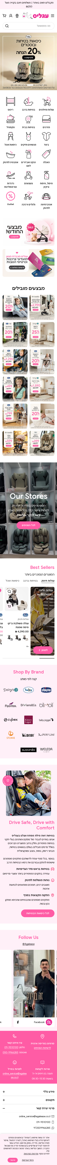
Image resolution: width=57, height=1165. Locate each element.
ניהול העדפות (28, 1160)
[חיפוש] (7, 26)
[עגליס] (28, 232)
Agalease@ (28, 944)
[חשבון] (11, 16)
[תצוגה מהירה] (9, 591)
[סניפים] (17, 16)
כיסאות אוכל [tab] (12, 580)
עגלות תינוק (23, 619)
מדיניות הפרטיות (31, 1154)
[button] (39, 85)
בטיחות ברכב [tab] (30, 580)
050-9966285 (10, 1052)
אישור (12, 1160)
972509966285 (42, 1127)
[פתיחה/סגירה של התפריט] (52, 16)
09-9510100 (11, 1047)
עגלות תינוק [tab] (47, 580)
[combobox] (28, 26)
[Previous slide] (43, 85)
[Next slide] (14, 85)
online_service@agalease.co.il (34, 1116)
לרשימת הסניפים (42, 1048)
